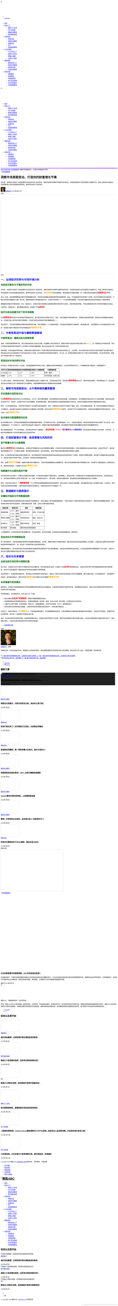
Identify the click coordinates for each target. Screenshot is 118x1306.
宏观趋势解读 (12, 1207)
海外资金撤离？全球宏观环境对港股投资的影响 (19, 1037)
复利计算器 (8, 1174)
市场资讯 (7, 1196)
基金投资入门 (12, 1222)
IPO (9, 1205)
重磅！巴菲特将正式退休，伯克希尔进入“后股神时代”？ (23, 819)
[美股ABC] (59, 7)
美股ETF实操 (12, 1213)
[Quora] (5, 1296)
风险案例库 (11, 1238)
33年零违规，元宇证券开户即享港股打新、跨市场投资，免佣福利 (26, 1154)
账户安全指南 (12, 1240)
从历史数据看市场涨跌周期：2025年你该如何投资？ (21, 973)
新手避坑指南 (12, 1194)
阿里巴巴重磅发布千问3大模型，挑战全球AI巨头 (20, 842)
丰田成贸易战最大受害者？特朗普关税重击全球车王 (21, 680)
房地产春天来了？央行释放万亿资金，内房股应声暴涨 (22, 726)
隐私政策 (7, 1170)
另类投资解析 (12, 1229)
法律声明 (7, 1172)
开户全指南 (11, 1190)
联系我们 (7, 1167)
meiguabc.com (21, 1162)
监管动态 (11, 1203)
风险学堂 (7, 169)
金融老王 (9, 191)
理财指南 (7, 1220)
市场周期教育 (15, 169)
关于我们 (7, 1165)
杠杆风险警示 (12, 1242)
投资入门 (7, 1185)
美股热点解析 (12, 1201)
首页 (2, 169)
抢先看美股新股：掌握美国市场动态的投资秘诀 (19, 1108)
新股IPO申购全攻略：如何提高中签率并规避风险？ (21, 1083)
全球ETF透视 (12, 1218)
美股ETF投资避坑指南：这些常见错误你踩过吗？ (20, 1060)
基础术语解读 (12, 1192)
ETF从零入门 (12, 1211)
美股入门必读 (12, 1187)
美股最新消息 (8, 625)
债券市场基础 (12, 1225)
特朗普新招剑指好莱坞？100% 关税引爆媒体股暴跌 (21, 773)
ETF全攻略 (8, 1209)
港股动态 (11, 1198)
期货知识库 (11, 1227)
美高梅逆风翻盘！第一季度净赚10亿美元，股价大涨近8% (23, 750)
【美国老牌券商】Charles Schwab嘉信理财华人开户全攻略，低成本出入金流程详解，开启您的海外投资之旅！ (44, 1131)
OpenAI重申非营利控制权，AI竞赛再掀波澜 (18, 796)
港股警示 (11, 1233)
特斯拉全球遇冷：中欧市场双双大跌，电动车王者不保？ (23, 703)
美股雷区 (11, 1236)
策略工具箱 (11, 1216)
